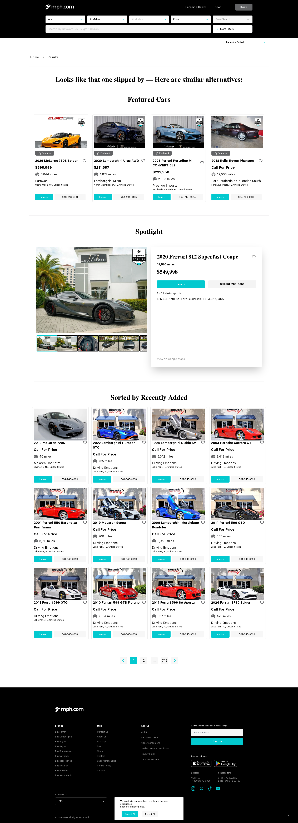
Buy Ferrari (60, 732)
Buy (99, 746)
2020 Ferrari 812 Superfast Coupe (197, 257)
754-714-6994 (187, 197)
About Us (101, 737)
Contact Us (102, 732)
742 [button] (164, 660)
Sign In (243, 7)
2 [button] (144, 660)
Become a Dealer (195, 7)
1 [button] (133, 660)
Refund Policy (104, 766)
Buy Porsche (61, 770)
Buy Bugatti (61, 741)
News (218, 7)
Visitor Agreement (150, 743)
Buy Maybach (62, 756)
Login (144, 732)
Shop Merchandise (106, 761)
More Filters (227, 29)
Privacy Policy (148, 754)
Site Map (101, 741)
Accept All (130, 814)
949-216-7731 (70, 197)
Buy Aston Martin (63, 775)
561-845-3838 (129, 479)
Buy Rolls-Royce (63, 761)
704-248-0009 (70, 479)
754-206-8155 (129, 197)
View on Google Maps (171, 359)
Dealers (101, 756)
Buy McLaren (61, 766)
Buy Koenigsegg (63, 751)
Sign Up (217, 741)
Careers (101, 770)
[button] (123, 660)
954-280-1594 (246, 197)
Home (34, 57)
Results (53, 57)
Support (195, 773)
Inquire (44, 197)
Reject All (150, 814)
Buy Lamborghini (63, 737)
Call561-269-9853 (232, 284)
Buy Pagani (60, 746)
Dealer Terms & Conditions (155, 748)
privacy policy (137, 807)
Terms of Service (150, 759)
